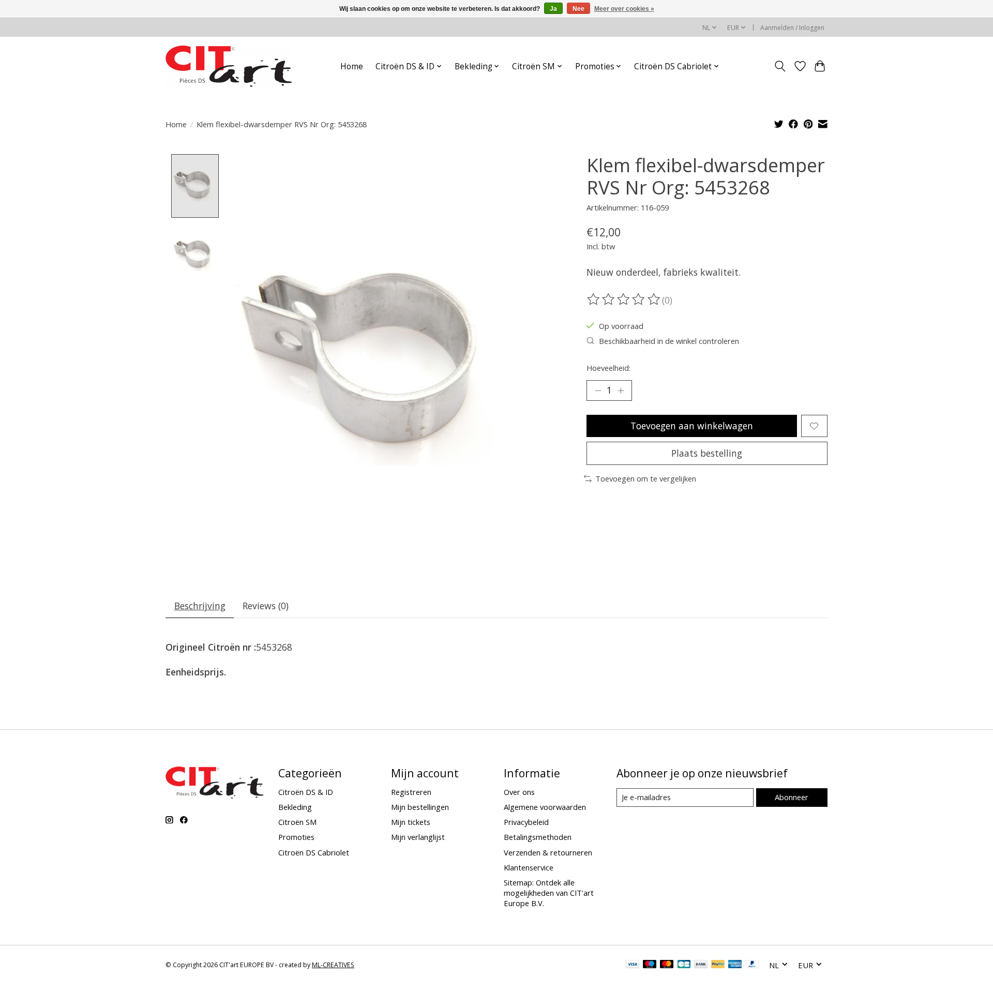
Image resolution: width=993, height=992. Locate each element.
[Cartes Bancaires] (684, 965)
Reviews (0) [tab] (266, 605)
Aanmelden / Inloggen (792, 27)
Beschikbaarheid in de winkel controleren (669, 341)
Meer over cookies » (624, 8)
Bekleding (295, 807)
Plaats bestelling (706, 453)
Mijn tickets (410, 822)
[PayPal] (718, 965)
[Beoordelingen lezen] (624, 299)
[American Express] (735, 965)
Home (351, 66)
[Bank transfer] (701, 965)
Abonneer (791, 797)
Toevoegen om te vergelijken (645, 478)
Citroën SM (297, 822)
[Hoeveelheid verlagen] (598, 390)
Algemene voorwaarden (545, 807)
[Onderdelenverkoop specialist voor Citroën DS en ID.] (229, 66)
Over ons (519, 792)
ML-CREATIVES (333, 964)
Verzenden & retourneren (548, 852)
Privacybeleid (526, 822)
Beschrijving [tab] (199, 605)
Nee (578, 8)
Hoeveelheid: (608, 368)
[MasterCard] (666, 965)
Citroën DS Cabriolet (313, 852)
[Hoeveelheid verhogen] (620, 390)
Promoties (296, 837)
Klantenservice (528, 867)
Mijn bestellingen (420, 807)
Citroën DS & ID (305, 792)
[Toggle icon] (780, 66)
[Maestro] (649, 965)
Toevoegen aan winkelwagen (691, 425)
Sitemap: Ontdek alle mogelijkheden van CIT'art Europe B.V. (549, 892)
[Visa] (632, 965)
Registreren (411, 792)
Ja (553, 8)
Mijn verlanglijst (418, 837)
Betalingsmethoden (537, 837)
